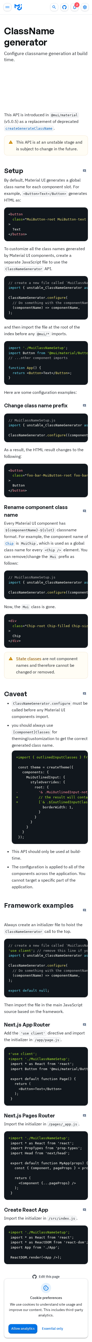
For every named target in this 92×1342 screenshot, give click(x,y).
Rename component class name (36, 511)
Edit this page (49, 1276)
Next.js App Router (27, 1024)
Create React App (26, 1210)
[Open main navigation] (7, 7)
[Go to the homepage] (18, 7)
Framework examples (39, 905)
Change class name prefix (35, 405)
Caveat (15, 694)
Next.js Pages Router (29, 1115)
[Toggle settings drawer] (85, 7)
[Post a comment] (84, 170)
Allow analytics (22, 1328)
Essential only (52, 1328)
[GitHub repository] (64, 7)
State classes (28, 658)
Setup (14, 170)
